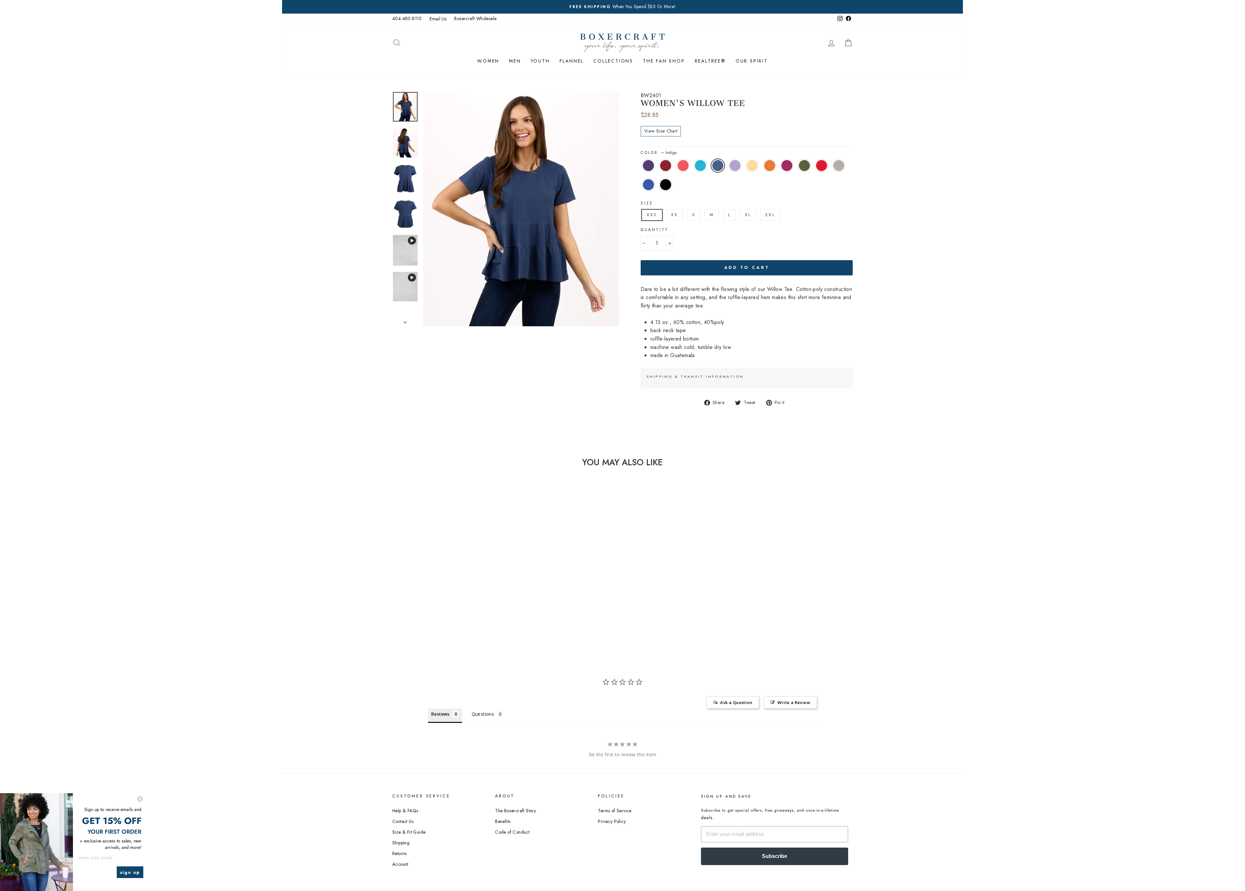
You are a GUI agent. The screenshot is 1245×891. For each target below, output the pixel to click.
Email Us (438, 19)
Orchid (786, 165)
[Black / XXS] (462, 608)
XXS (652, 215)
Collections (613, 61)
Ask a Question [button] (736, 702)
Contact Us (402, 821)
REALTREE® (710, 61)
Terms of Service (614, 810)
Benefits (502, 821)
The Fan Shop (664, 61)
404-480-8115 (407, 18)
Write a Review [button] (793, 702)
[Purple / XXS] (409, 601)
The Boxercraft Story (515, 810)
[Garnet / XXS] (418, 601)
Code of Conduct (512, 832)
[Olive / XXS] (427, 608)
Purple (648, 165)
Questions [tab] (483, 714)
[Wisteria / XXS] (453, 601)
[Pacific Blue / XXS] (436, 601)
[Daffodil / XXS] (462, 601)
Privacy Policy (612, 821)
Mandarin (769, 165)
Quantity (655, 230)
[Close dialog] (140, 799)
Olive (804, 165)
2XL (770, 215)
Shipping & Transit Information (695, 376)
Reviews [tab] (440, 714)
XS (674, 215)
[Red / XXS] (436, 608)
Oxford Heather (838, 165)
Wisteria (735, 165)
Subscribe (774, 856)
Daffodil (752, 165)
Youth (540, 61)
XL (748, 215)
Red (821, 165)
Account (400, 864)
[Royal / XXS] (453, 608)
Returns (399, 853)
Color (659, 153)
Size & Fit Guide (408, 832)
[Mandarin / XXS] (471, 601)
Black (665, 184)
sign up (130, 872)
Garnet (665, 165)
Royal (648, 184)
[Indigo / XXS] (444, 601)
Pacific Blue (700, 165)
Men (515, 61)
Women (488, 61)
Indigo (717, 165)
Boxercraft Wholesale (475, 18)
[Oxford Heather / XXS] (444, 608)
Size (647, 203)
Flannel (572, 61)
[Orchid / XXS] (418, 608)
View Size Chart (660, 131)
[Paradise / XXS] (427, 601)
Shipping (400, 842)
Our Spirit (752, 61)
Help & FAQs (405, 810)
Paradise (683, 165)
